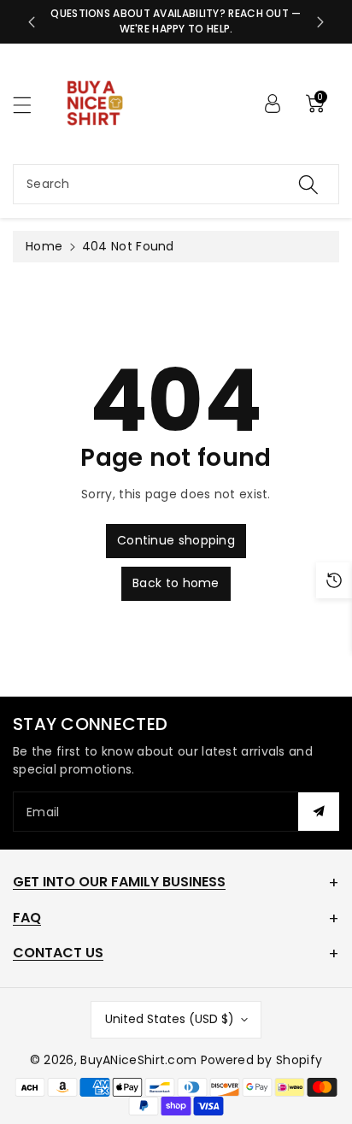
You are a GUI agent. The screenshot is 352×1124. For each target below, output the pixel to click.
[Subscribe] (318, 811)
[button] (30, 104)
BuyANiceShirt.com (138, 1059)
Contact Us (58, 952)
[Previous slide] (31, 22)
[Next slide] (320, 22)
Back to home (176, 582)
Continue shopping (176, 540)
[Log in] (272, 103)
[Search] (308, 184)
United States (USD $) (169, 1018)
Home (44, 246)
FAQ (27, 917)
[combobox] (176, 184)
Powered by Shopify (261, 1059)
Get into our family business (119, 882)
